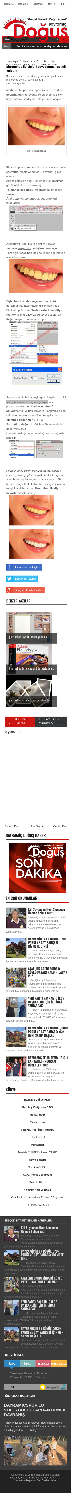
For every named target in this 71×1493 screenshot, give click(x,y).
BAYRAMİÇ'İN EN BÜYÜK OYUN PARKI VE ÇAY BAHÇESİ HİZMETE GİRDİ (47, 943)
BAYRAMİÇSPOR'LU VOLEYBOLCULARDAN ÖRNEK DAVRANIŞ (35, 1410)
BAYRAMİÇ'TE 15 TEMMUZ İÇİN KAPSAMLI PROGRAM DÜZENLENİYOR (48, 1061)
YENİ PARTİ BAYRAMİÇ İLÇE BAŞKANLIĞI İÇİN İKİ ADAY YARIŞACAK (46, 1002)
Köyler (51, 3)
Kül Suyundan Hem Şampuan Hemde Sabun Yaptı (46, 911)
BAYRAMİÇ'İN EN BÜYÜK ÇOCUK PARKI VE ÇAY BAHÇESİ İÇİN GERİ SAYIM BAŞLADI (48, 1032)
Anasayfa (9, 3)
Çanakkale (38, 3)
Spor (62, 3)
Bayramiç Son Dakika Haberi (41, 1480)
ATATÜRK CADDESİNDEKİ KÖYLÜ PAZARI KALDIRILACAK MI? (47, 972)
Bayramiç (23, 3)
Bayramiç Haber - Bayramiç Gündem (30, 1477)
